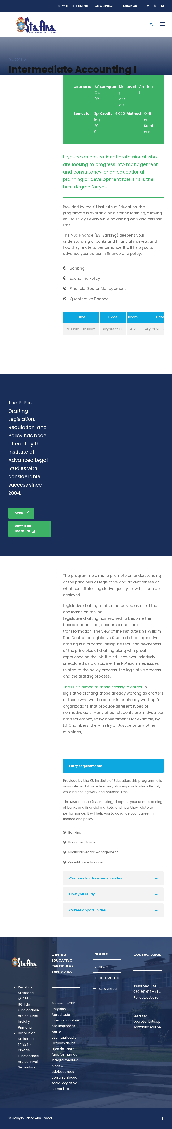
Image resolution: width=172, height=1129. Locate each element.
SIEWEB (63, 6)
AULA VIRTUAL (104, 6)
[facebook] (148, 6)
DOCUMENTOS (81, 6)
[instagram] (162, 6)
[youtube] (155, 6)
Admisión (130, 6)
